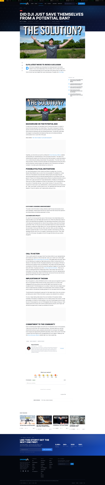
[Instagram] (28, 471)
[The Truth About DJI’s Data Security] (27, 420)
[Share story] (22, 65)
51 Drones (41, 347)
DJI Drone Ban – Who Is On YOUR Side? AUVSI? (74, 426)
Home (32, 3)
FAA (45, 3)
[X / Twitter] (21, 471)
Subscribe (81, 3)
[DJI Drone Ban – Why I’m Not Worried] (61, 420)
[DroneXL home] (24, 3)
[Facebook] (23, 471)
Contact (50, 462)
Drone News (43, 460)
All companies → (35, 471)
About (50, 460)
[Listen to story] (22, 68)
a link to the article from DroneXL (41, 259)
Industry (60, 3)
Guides (49, 3)
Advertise (51, 464)
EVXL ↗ (50, 467)
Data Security (33, 341)
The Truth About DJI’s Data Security (27, 425)
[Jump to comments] (22, 70)
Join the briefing (47, 449)
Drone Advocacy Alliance (55, 154)
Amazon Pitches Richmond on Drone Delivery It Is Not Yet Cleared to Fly (76, 95)
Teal (33, 469)
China (27, 341)
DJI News (41, 3)
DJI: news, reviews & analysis (47, 400)
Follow (62, 348)
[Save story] (22, 63)
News (36, 3)
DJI (32, 460)
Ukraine (42, 471)
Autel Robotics (34, 462)
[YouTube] (25, 471)
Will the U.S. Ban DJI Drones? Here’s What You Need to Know (43, 426)
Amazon (33, 467)
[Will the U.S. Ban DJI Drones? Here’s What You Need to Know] (44, 420)
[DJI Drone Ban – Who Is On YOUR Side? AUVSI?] (77, 420)
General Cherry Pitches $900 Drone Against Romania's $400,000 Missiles (76, 80)
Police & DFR (43, 469)
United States (41, 341)
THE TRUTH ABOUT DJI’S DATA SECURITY (42, 137)
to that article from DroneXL (50, 267)
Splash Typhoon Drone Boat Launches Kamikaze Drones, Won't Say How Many (76, 91)
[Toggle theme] (76, 4)
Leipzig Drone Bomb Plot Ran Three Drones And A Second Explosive (76, 84)
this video (61, 72)
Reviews (55, 3)
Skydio (33, 464)
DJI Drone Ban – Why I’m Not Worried (60, 425)
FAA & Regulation (44, 467)
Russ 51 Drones (35, 344)
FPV (41, 473)
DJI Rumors (43, 464)
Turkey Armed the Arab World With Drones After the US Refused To (76, 87)
